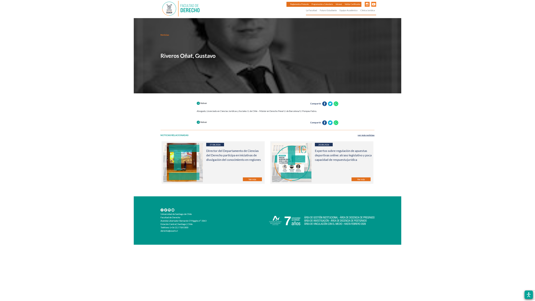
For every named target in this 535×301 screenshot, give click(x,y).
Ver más (252, 179)
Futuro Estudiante (328, 10)
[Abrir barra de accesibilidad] (529, 295)
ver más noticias (366, 135)
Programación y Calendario (322, 4)
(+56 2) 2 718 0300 (179, 227)
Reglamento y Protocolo (299, 4)
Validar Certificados (352, 4)
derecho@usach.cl (169, 230)
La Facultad (311, 10)
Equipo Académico (349, 10)
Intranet (339, 4)
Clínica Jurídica (367, 10)
